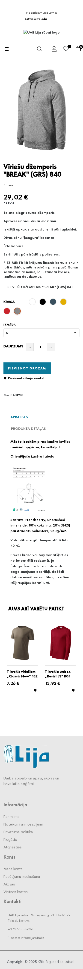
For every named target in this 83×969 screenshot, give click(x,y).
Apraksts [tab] (19, 416)
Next (77, 666)
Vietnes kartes (15, 892)
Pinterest (33, 185)
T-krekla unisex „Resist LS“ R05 (58, 674)
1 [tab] (39, 712)
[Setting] (54, 49)
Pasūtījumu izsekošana (21, 877)
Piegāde (10, 840)
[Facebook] (43, 5)
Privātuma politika (18, 832)
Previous (5, 666)
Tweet (26, 185)
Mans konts (13, 869)
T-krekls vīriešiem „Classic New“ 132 (22, 674)
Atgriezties (12, 847)
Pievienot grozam (27, 368)
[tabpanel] (22, 661)
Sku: (6, 395)
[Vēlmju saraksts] (66, 49)
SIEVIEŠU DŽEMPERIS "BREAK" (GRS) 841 (40, 286)
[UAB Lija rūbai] (26, 756)
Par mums (11, 817)
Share (19, 185)
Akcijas (9, 884)
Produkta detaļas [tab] (28, 428)
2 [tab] (44, 712)
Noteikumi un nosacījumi (23, 824)
